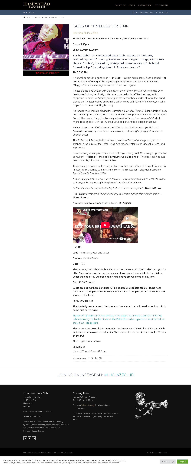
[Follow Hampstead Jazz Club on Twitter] (25, 438)
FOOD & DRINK (145, 5)
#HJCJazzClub (119, 374)
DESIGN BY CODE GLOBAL (159, 452)
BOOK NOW (30, 13)
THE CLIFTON (163, 13)
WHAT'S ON (120, 5)
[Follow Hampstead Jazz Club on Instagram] (34, 438)
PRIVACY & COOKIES (65, 452)
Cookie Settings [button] (167, 461)
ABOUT (132, 5)
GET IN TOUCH (161, 5)
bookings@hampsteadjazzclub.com (37, 411)
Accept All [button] (182, 461)
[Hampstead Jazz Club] (36, 4)
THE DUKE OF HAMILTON (144, 13)
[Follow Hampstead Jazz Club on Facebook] (29, 438)
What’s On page (87, 405)
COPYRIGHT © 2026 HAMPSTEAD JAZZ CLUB (39, 452)
